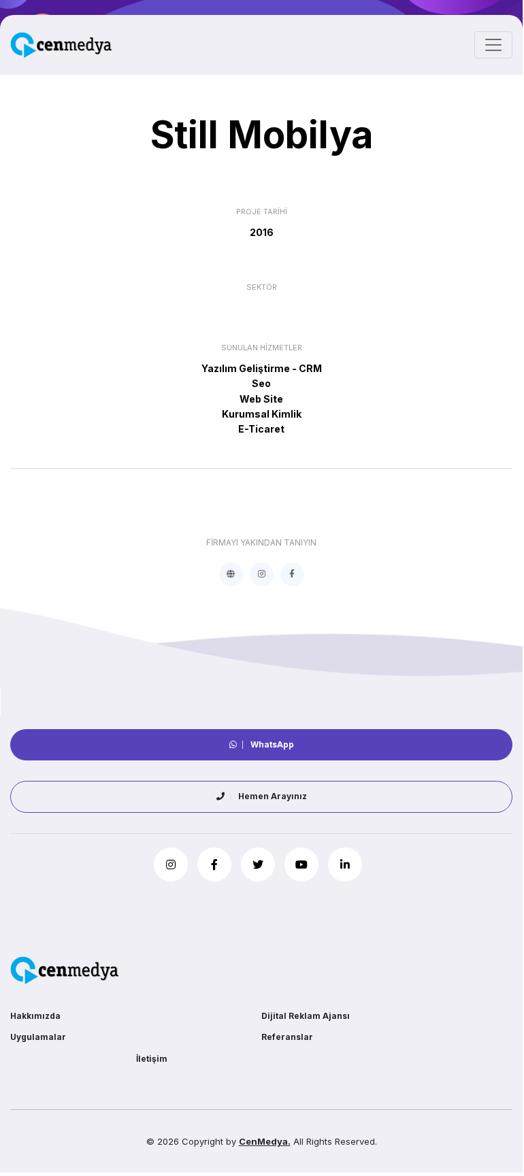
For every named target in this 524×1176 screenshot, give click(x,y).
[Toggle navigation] (493, 44)
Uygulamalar (38, 1037)
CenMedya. (265, 1141)
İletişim (151, 1059)
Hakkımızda (35, 1016)
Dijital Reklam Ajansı (305, 1016)
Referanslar (287, 1037)
